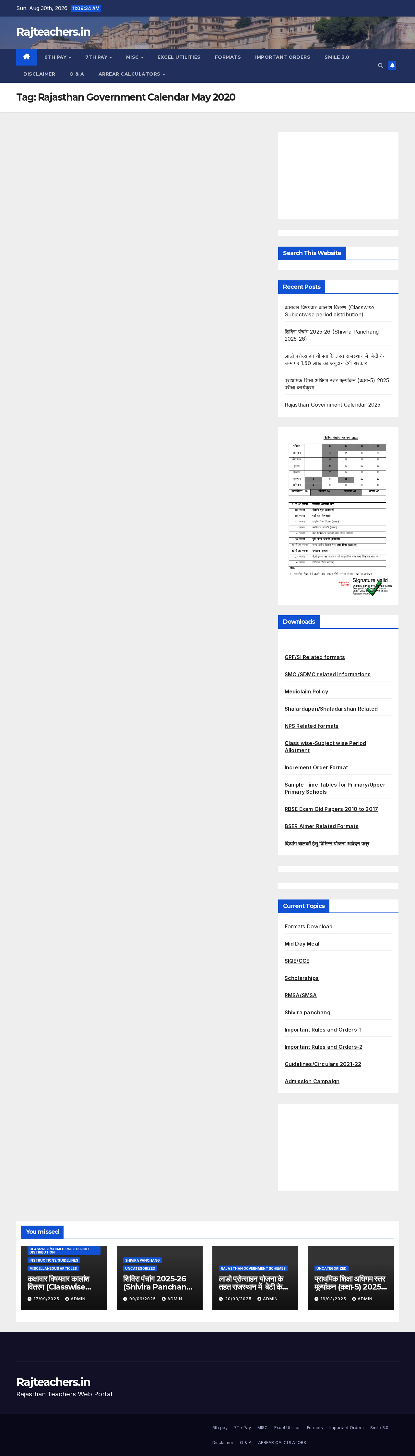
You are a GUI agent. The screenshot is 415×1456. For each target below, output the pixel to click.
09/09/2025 (143, 1298)
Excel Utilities (179, 57)
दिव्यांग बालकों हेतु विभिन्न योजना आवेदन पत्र (327, 843)
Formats (228, 57)
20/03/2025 (239, 1298)
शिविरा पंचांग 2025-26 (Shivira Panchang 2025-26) (157, 1287)
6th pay (56, 57)
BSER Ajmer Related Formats (322, 826)
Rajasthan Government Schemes (253, 1268)
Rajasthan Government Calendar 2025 (333, 404)
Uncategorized (140, 1268)
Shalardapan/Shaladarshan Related (331, 708)
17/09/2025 (47, 1298)
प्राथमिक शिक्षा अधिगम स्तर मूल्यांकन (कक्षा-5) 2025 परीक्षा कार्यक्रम (349, 1287)
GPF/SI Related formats (315, 657)
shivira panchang (142, 1260)
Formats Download (308, 926)
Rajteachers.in (53, 32)
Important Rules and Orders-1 (323, 1029)
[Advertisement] (338, 175)
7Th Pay (97, 57)
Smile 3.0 (337, 57)
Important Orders (282, 57)
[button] (380, 65)
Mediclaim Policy (306, 691)
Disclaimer (39, 74)
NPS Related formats (312, 726)
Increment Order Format (316, 767)
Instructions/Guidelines (54, 1260)
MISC (133, 57)
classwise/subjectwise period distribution (59, 1250)
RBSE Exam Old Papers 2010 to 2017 (331, 809)
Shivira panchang (307, 1012)
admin (78, 1298)
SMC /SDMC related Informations (328, 674)
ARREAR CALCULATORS (130, 74)
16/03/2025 (334, 1298)
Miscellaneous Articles (53, 1268)
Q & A (76, 74)
